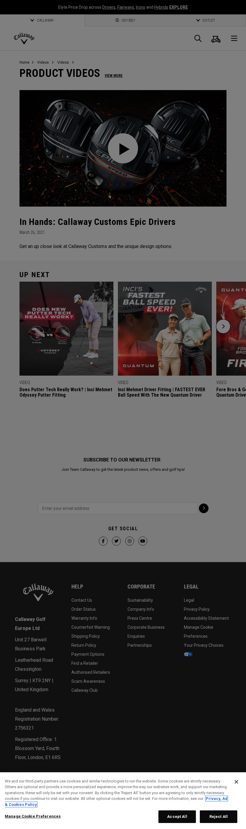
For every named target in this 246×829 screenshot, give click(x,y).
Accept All (177, 816)
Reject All (218, 816)
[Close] (236, 781)
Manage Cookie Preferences (33, 816)
